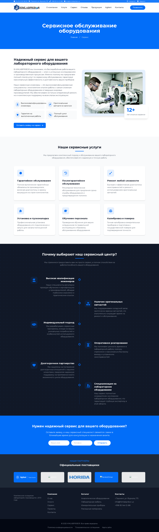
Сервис (74, 7)
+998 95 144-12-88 (57, 1)
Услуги (64, 7)
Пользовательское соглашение (87, 527)
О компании (52, 7)
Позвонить (138, 8)
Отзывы (84, 7)
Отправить (102, 443)
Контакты (119, 7)
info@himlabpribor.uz (73, 1)
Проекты (51, 509)
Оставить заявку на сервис (28, 125)
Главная (74, 37)
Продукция (96, 7)
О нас (50, 498)
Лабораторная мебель (91, 502)
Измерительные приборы (93, 505)
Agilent (108, 7)
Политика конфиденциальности (60, 527)
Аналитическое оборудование (95, 498)
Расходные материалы (91, 509)
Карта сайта (106, 527)
